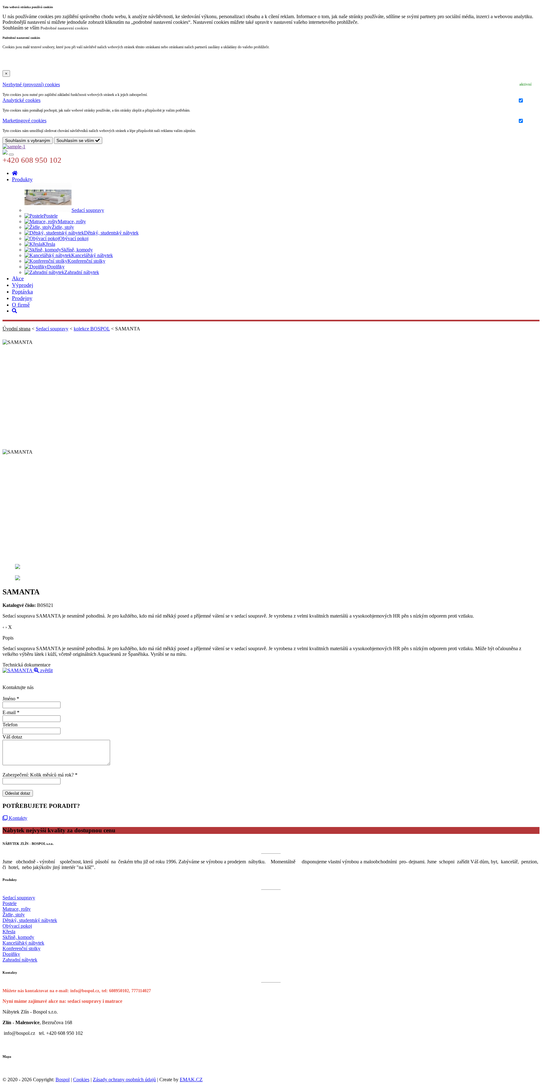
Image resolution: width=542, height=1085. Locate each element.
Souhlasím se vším (75, 140)
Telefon (10, 724)
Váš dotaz (12, 737)
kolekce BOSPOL (92, 328)
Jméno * (11, 698)
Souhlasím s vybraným (27, 140)
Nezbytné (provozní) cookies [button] (31, 84)
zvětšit (46, 670)
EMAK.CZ (191, 1079)
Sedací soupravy (52, 328)
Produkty (22, 179)
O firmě (21, 305)
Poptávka (22, 291)
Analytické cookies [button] (21, 100)
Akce (18, 278)
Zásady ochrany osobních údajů (124, 1079)
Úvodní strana (16, 328)
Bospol (63, 1079)
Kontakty (17, 818)
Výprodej (22, 285)
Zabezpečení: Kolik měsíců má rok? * (40, 774)
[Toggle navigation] (11, 154)
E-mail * (11, 712)
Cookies (81, 1079)
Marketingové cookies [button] (24, 120)
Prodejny (22, 298)
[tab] (271, 84)
